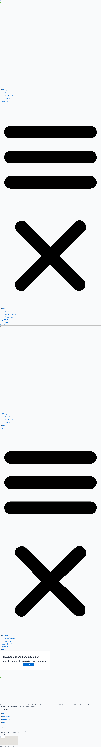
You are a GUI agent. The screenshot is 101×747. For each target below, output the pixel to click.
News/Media (5, 101)
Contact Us (4, 428)
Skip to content (3, 0)
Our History (7, 92)
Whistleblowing (5, 103)
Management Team (9, 98)
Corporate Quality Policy (10, 95)
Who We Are (5, 90)
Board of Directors (9, 97)
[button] (50, 206)
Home (3, 89)
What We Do (5, 100)
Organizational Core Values (11, 93)
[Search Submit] (25, 664)
